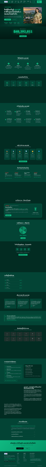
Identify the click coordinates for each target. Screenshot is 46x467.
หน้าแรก (9, 2)
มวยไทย (28, 1)
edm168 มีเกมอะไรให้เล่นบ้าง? (15, 434)
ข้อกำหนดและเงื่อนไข (32, 454)
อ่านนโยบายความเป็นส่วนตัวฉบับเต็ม (11, 320)
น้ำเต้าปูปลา (24, 2)
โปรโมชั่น (21, 2)
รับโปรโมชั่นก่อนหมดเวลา (23, 254)
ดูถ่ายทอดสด (8, 215)
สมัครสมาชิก (39, 2)
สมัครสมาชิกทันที (21, 465)
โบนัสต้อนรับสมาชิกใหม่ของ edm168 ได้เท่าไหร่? (17, 436)
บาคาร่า (15, 2)
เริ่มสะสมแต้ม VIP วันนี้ (23, 161)
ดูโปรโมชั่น (14, 19)
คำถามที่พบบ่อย (25, 459)
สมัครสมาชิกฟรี (8, 19)
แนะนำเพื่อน (12, 2)
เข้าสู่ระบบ (34, 2)
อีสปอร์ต (18, 2)
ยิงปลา (30, 2)
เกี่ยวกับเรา (24, 458)
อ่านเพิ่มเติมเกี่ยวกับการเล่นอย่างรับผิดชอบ (11, 380)
